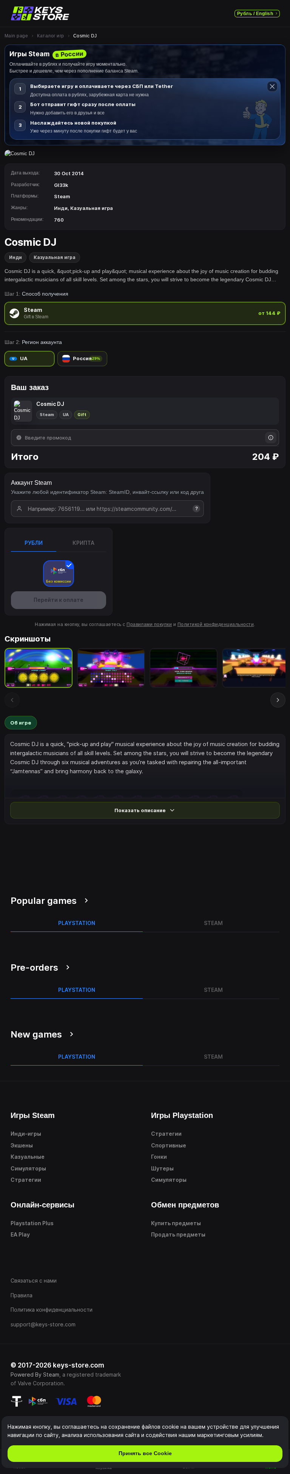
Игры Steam (33, 1115)
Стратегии (26, 1179)
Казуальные (28, 1156)
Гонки (159, 1156)
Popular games (44, 900)
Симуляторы (28, 1168)
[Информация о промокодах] (270, 437)
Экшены (22, 1145)
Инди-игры (26, 1133)
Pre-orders (34, 967)
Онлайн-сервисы (42, 1205)
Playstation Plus (32, 1223)
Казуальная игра (55, 257)
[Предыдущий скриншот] (12, 700)
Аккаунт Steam (31, 483)
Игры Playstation (182, 1115)
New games (36, 1034)
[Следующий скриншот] (277, 700)
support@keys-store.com (43, 1324)
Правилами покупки (149, 624)
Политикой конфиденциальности (215, 624)
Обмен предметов (185, 1205)
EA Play (20, 1234)
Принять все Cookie (145, 1453)
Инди (15, 257)
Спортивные (168, 1145)
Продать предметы (178, 1234)
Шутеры (162, 1168)
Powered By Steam (35, 1374)
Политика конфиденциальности (52, 1309)
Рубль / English (255, 13)
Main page (16, 36)
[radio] (145, 313)
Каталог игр (50, 36)
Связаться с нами (34, 1280)
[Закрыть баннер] (272, 86)
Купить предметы (176, 1223)
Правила (21, 1295)
